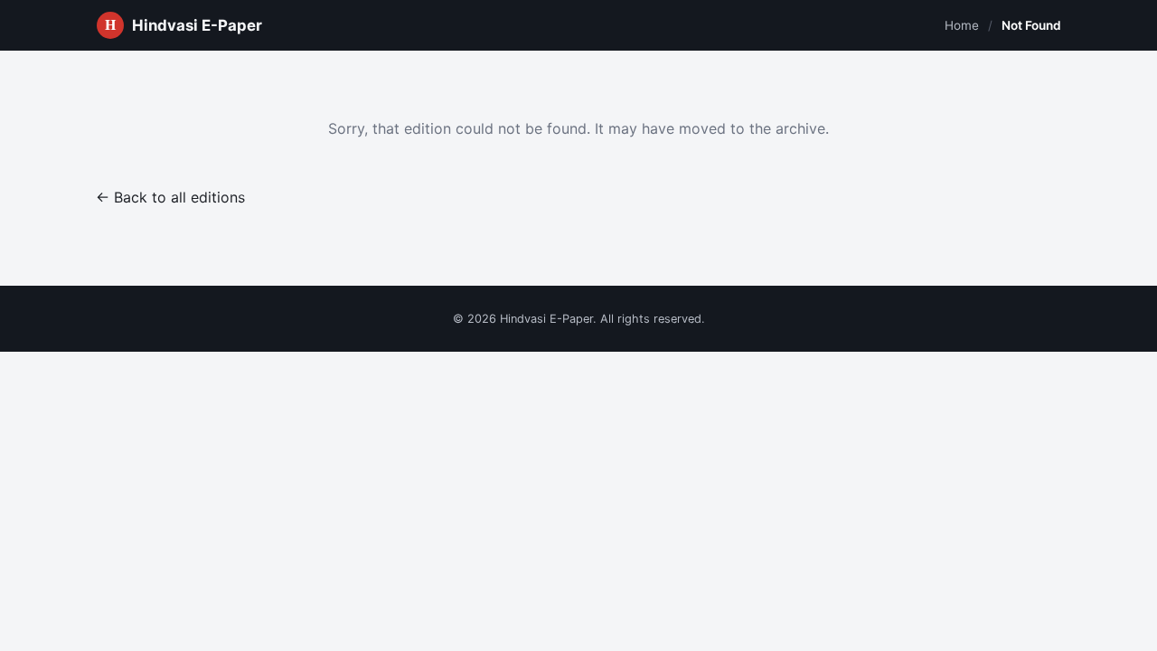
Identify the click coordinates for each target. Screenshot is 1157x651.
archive (800, 128)
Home (962, 25)
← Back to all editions (170, 197)
